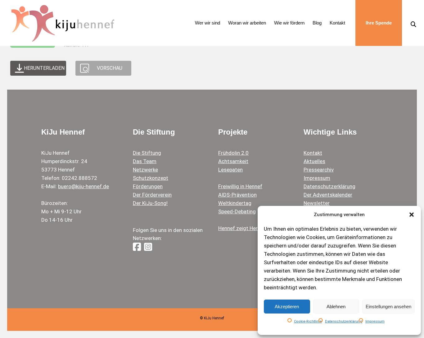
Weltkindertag (234, 203)
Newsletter (317, 203)
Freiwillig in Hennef (240, 186)
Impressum (375, 321)
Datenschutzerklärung (343, 321)
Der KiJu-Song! (150, 203)
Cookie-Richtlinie (308, 321)
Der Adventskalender (328, 195)
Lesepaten (230, 170)
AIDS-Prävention (237, 195)
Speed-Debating (237, 211)
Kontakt (313, 153)
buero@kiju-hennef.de (83, 186)
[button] (411, 214)
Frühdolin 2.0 (233, 153)
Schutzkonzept (150, 178)
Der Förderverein (152, 195)
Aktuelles (314, 161)
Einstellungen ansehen (388, 306)
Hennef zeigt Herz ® (242, 228)
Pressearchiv (319, 170)
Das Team (144, 161)
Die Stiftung (147, 153)
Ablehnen (336, 306)
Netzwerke (145, 170)
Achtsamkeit (233, 161)
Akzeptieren (287, 306)
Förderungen (148, 186)
